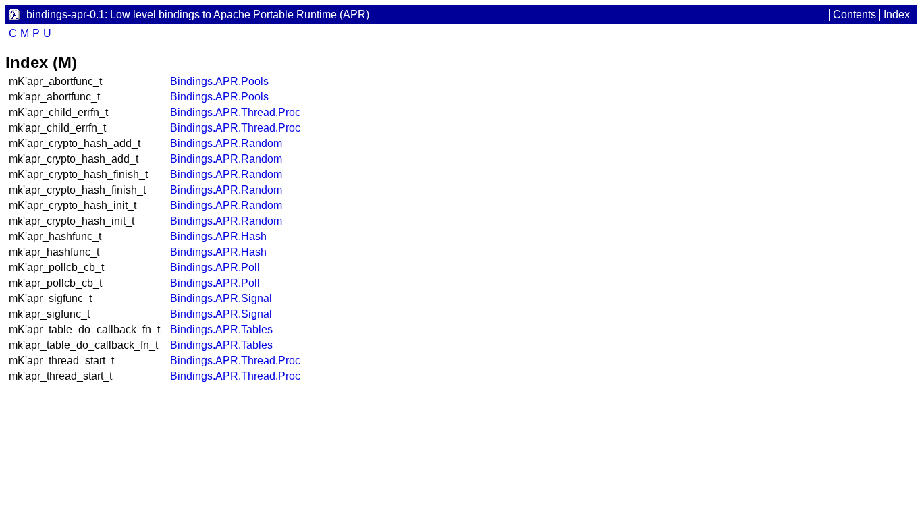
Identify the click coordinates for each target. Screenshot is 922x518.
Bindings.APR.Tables (221, 329)
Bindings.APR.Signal (221, 298)
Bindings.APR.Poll (215, 267)
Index (897, 14)
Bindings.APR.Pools (219, 81)
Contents (854, 14)
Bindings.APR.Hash (218, 236)
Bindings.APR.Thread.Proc (235, 112)
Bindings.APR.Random (226, 143)
